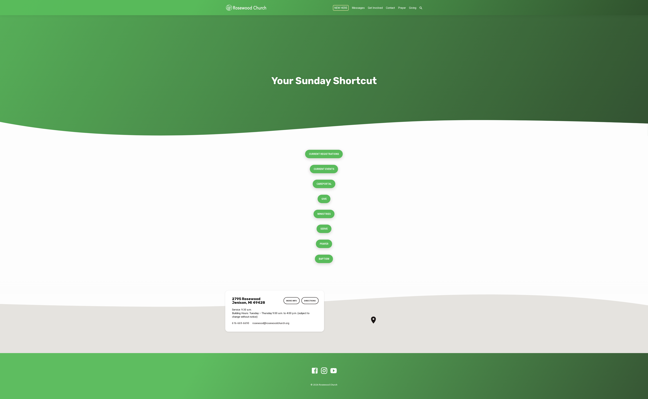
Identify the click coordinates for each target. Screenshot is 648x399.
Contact (390, 7)
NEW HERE (340, 7)
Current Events (324, 169)
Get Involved (375, 7)
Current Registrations (324, 154)
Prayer (402, 7)
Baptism (324, 259)
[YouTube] (333, 370)
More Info (291, 301)
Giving (412, 7)
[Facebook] (314, 370)
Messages (358, 7)
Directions (310, 301)
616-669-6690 (240, 323)
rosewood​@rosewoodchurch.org (270, 323)
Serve (324, 228)
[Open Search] (421, 8)
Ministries (324, 214)
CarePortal (324, 184)
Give (324, 199)
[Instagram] (324, 370)
